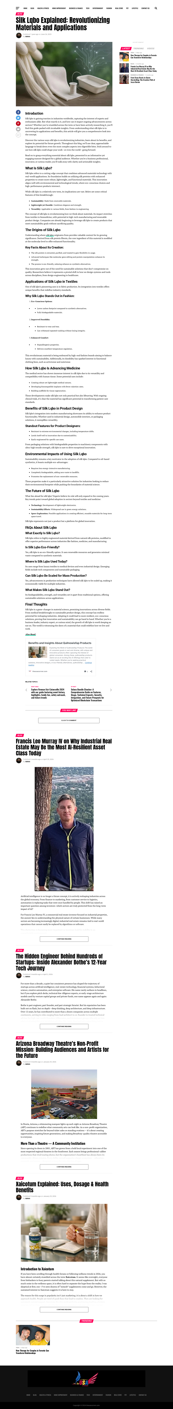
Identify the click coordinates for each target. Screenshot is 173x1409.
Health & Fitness (43, 8)
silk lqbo (50, 235)
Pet (127, 8)
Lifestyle (135, 8)
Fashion (109, 8)
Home (25, 8)
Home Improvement (59, 8)
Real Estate (119, 8)
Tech (87, 8)
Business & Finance (76, 8)
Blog (32, 8)
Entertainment (98, 8)
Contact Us (145, 8)
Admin (27, 36)
